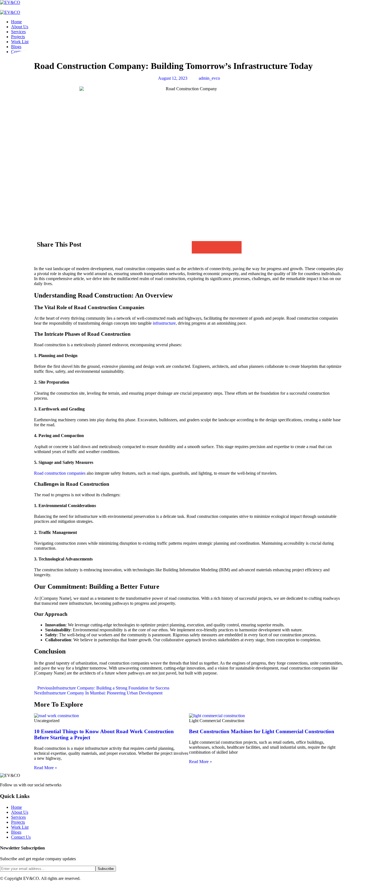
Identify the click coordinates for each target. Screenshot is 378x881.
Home (16, 21)
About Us (19, 26)
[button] (198, 247)
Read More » (45, 767)
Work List (20, 41)
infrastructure (164, 323)
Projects (18, 36)
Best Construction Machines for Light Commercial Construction (261, 731)
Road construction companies (60, 473)
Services (18, 31)
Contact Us (21, 837)
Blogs (16, 832)
